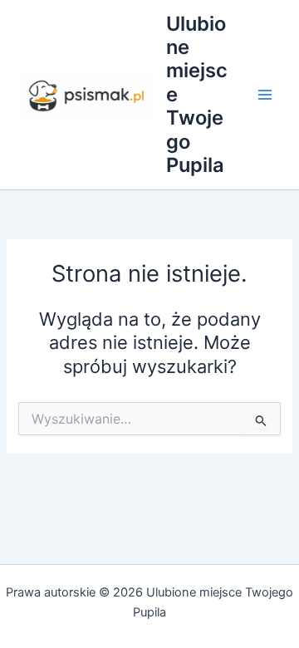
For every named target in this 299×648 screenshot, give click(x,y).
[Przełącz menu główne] (265, 94)
